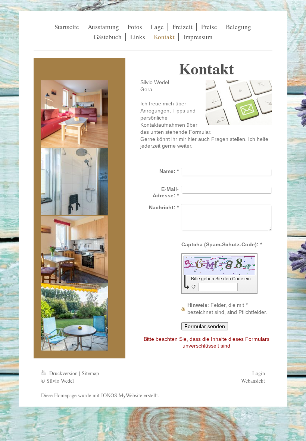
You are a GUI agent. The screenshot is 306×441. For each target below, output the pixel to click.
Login (258, 373)
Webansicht (253, 380)
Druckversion (63, 373)
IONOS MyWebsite (121, 395)
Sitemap (90, 373)
